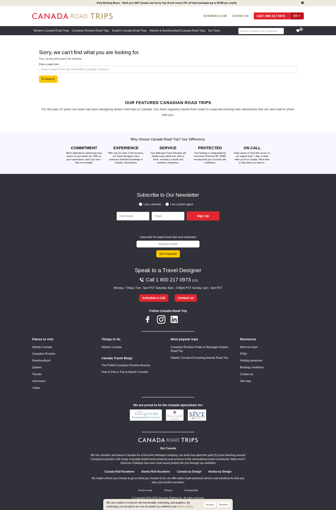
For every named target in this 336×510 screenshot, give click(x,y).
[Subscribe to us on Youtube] (188, 320)
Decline (223, 504)
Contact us (240, 16)
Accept (210, 504)
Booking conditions (252, 367)
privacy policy (185, 506)
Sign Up (203, 216)
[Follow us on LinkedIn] (175, 320)
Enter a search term (49, 64)
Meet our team (249, 347)
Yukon (36, 387)
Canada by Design (189, 471)
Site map (245, 381)
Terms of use (145, 490)
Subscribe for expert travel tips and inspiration (168, 237)
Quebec (37, 367)
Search (50, 79)
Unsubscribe (191, 490)
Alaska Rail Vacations (155, 471)
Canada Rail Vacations (119, 471)
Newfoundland (41, 360)
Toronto (36, 374)
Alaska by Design (220, 471)
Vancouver (39, 381)
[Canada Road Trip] (87, 16)
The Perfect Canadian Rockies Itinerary (126, 365)
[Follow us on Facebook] (148, 320)
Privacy (168, 490)
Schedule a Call (215, 16)
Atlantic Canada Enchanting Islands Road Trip (199, 357)
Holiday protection (251, 360)
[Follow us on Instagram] (161, 320)
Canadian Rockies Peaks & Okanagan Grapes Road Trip (199, 349)
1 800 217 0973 (274, 16)
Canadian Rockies (43, 353)
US (295, 15)
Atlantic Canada (42, 347)
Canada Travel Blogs (117, 358)
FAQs (243, 353)
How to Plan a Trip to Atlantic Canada (125, 371)
